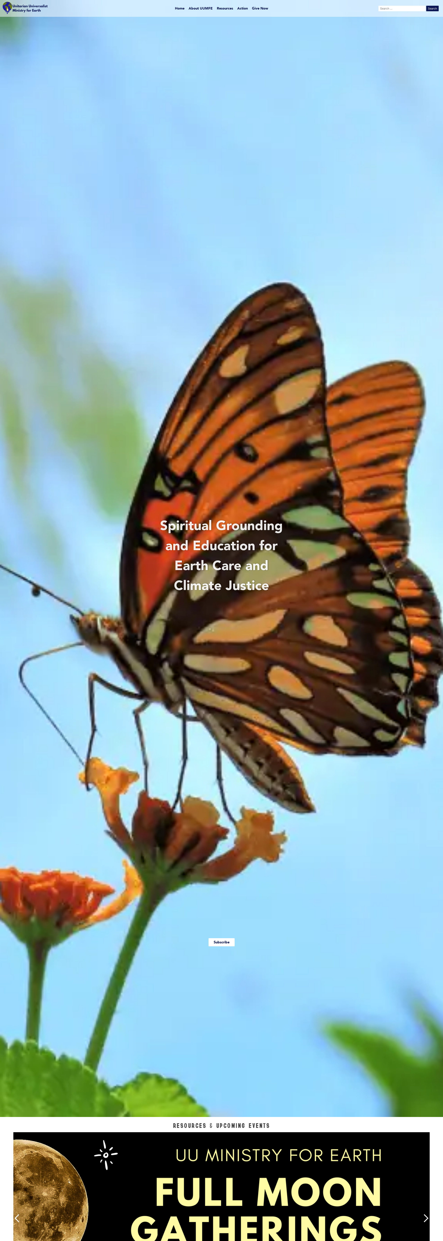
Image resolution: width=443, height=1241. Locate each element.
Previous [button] (17, 1218)
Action (242, 8)
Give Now (260, 8)
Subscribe (221, 942)
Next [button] (425, 1218)
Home (179, 8)
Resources (225, 8)
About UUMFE (201, 8)
